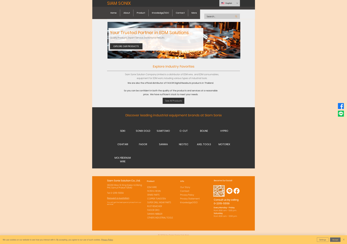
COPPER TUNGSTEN (156, 198)
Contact (184, 191)
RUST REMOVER (154, 206)
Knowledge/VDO (189, 202)
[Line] (341, 114)
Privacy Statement (190, 198)
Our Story (185, 187)
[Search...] (236, 16)
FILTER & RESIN (154, 191)
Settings (322, 239)
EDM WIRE (152, 187)
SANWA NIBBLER (154, 213)
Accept (335, 239)
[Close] (343, 239)
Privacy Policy (187, 194)
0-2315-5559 (117, 193)
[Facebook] (341, 106)
